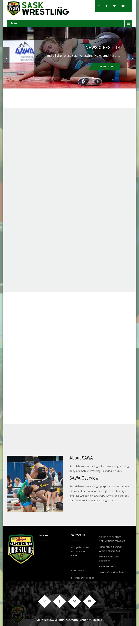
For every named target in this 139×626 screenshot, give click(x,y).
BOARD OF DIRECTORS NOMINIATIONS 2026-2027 (112, 539)
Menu (14, 23)
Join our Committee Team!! (112, 572)
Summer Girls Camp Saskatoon (109, 558)
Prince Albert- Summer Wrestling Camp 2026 (110, 548)
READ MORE (106, 66)
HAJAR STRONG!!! (107, 566)
